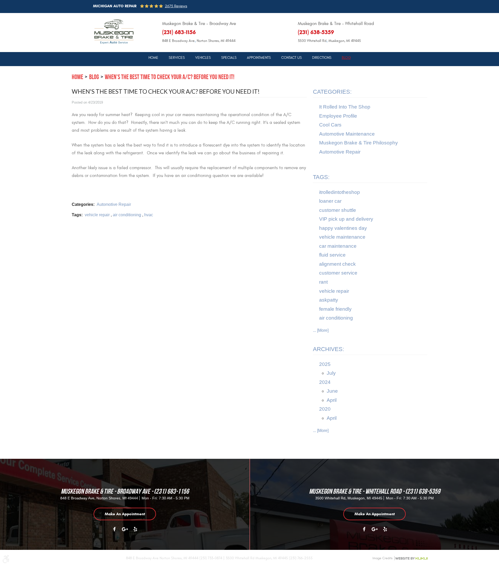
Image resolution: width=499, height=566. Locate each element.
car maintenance (338, 246)
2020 (325, 409)
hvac (148, 215)
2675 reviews (176, 6)
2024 (325, 382)
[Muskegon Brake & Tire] (114, 32)
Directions (321, 58)
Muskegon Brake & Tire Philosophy (358, 142)
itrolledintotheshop (339, 192)
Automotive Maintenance (347, 134)
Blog (346, 58)
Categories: (332, 91)
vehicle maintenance (342, 237)
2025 (325, 364)
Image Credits (382, 558)
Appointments (259, 58)
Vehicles (203, 58)
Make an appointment (125, 514)
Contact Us (291, 58)
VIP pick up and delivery (346, 219)
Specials (229, 58)
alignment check (337, 264)
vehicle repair (97, 215)
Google (125, 532)
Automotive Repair (114, 204)
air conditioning (127, 215)
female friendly (335, 309)
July (331, 373)
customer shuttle (337, 210)
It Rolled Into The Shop (344, 107)
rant (323, 282)
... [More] (321, 330)
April (332, 400)
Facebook (114, 532)
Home (153, 58)
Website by (411, 558)
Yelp (135, 532)
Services (177, 58)
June (332, 391)
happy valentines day (343, 228)
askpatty (328, 300)
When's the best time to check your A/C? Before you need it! (169, 76)
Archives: (328, 349)
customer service (338, 273)
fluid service (332, 255)
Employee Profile (338, 116)
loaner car (330, 201)
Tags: (321, 177)
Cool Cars (330, 125)
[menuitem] (153, 57)
